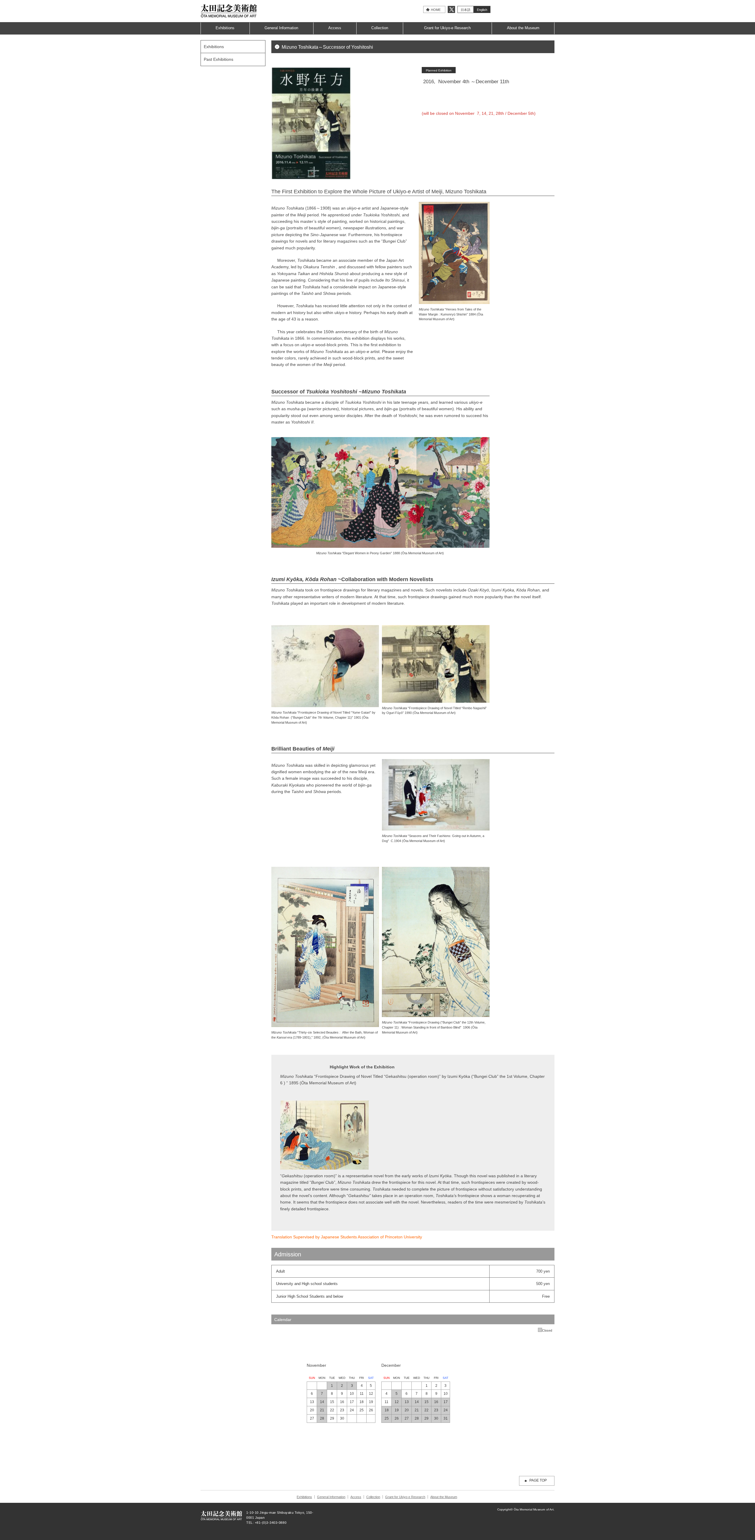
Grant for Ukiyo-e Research (447, 28)
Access (334, 28)
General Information (281, 28)
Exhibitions (225, 28)
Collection (379, 28)
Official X (451, 9)
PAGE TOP (538, 1480)
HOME (436, 10)
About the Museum (523, 28)
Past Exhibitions (218, 59)
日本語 (465, 10)
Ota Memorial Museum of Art (229, 11)
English (482, 10)
